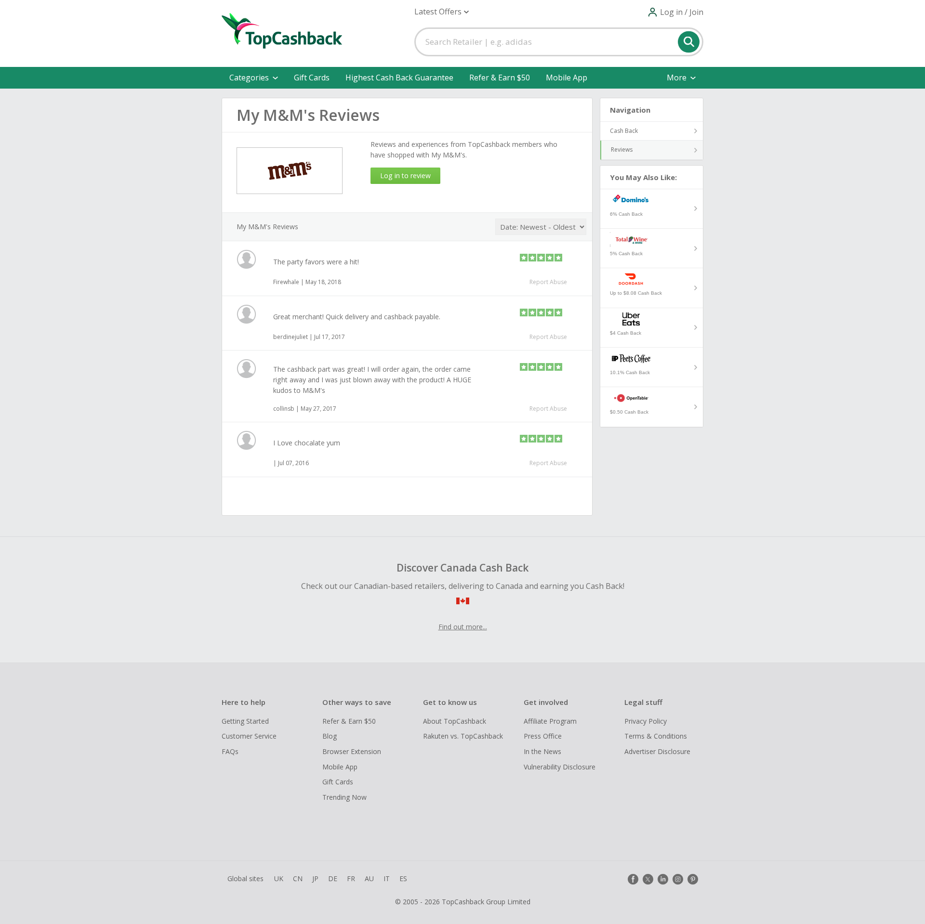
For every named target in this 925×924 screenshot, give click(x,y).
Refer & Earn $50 (499, 77)
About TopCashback (454, 721)
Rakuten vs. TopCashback (463, 736)
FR (351, 878)
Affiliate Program (550, 721)
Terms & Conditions (655, 736)
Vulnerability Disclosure (559, 766)
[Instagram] (678, 879)
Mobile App (566, 77)
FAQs (230, 751)
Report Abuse (548, 282)
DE (332, 878)
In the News (542, 751)
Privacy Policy (645, 721)
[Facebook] (633, 879)
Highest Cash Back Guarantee (399, 77)
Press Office (543, 736)
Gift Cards (312, 77)
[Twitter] (648, 879)
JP (315, 878)
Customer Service (249, 736)
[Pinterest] (692, 879)
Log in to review (405, 175)
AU (369, 878)
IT (386, 878)
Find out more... (462, 626)
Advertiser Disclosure (657, 751)
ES (403, 878)
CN (298, 878)
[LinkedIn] (663, 879)
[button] (441, 12)
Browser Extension (351, 751)
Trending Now (344, 797)
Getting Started (245, 721)
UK (278, 878)
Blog (329, 736)
